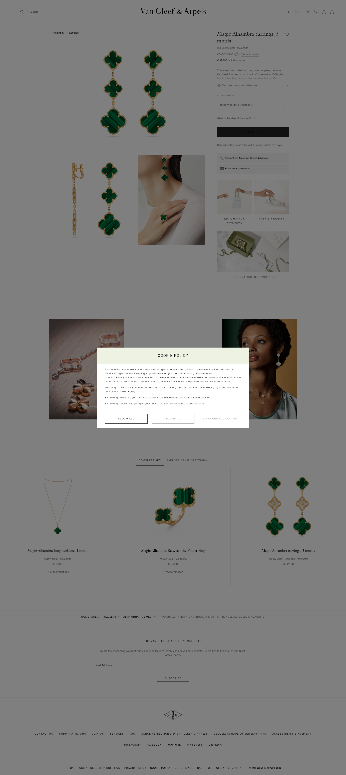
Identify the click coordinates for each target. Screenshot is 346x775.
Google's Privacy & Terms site (122, 377)
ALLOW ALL (126, 418)
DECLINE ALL (173, 418)
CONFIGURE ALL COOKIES (220, 418)
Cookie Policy (127, 391)
